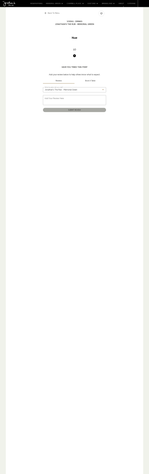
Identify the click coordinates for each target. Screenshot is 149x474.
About (121, 3)
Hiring (118, 9)
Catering (131, 3)
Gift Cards (131, 9)
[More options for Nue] (101, 13)
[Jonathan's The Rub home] (12, 3)
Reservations (36, 3)
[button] (55, 3)
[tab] (58, 80)
